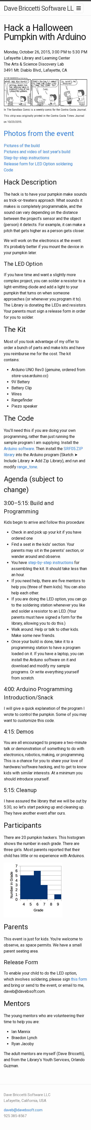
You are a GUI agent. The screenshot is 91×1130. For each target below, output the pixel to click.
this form (79, 979)
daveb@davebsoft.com (23, 1110)
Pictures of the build (22, 145)
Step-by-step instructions (26, 157)
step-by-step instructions (50, 562)
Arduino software (19, 448)
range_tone (27, 467)
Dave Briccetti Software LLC (40, 8)
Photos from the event (39, 133)
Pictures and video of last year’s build (37, 151)
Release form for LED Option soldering (38, 164)
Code (8, 170)
